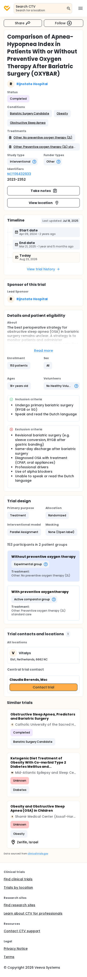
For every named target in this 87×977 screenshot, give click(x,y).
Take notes (41, 190)
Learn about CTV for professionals (33, 913)
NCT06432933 (19, 174)
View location (41, 202)
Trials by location (18, 887)
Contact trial (44, 687)
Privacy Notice (16, 948)
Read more (43, 350)
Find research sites (19, 905)
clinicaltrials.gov (38, 853)
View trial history (41, 269)
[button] (29, 113)
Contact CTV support (22, 931)
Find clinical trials (18, 879)
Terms (9, 957)
